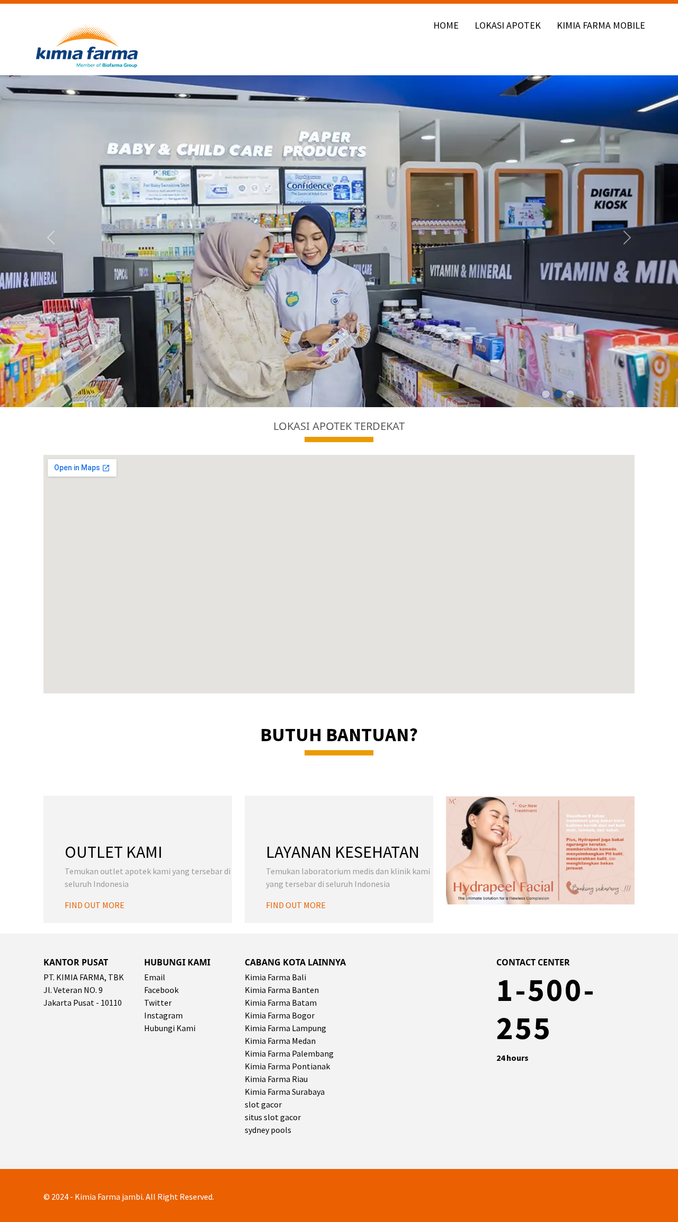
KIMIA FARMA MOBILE (601, 25)
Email (154, 977)
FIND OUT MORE (94, 905)
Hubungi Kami (169, 1028)
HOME (446, 25)
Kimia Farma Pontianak (287, 1066)
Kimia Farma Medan (280, 1040)
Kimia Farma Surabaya (285, 1091)
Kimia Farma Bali (275, 977)
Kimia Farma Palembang (289, 1053)
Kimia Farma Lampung (285, 1028)
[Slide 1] (545, 394)
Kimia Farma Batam (281, 1002)
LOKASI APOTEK (508, 25)
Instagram (163, 1015)
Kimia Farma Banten (282, 989)
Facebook (161, 989)
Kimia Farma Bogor (280, 1015)
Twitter (158, 1002)
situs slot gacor (273, 1117)
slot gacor (263, 1104)
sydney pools (268, 1129)
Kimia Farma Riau (276, 1079)
